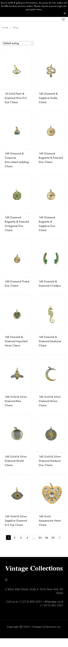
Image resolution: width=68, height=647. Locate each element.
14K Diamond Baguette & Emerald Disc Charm (51, 158)
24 (46, 537)
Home (5, 27)
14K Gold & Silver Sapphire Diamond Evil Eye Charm (16, 520)
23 (40, 537)
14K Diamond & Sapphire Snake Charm (48, 98)
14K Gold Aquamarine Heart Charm (50, 520)
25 (53, 537)
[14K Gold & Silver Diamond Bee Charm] (17, 374)
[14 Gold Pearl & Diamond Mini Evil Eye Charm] (17, 71)
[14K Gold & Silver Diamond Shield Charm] (17, 434)
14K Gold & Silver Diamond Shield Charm (16, 461)
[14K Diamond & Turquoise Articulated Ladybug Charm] (17, 130)
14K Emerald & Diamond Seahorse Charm (50, 341)
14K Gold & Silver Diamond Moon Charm (50, 401)
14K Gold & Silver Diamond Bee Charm (16, 401)
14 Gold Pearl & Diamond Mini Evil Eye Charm (16, 98)
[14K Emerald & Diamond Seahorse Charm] (51, 314)
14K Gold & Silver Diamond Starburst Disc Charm (50, 461)
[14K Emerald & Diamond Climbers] (51, 258)
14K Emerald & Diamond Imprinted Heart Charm (16, 341)
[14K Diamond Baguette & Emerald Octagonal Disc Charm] (17, 195)
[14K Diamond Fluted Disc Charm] (17, 258)
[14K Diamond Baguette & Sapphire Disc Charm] (51, 195)
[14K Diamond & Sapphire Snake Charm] (51, 71)
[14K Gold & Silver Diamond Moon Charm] (51, 374)
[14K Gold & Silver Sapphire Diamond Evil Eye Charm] (17, 493)
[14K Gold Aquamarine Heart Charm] (51, 493)
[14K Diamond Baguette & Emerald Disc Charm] (51, 130)
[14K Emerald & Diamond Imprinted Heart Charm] (17, 314)
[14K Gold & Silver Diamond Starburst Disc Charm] (51, 434)
